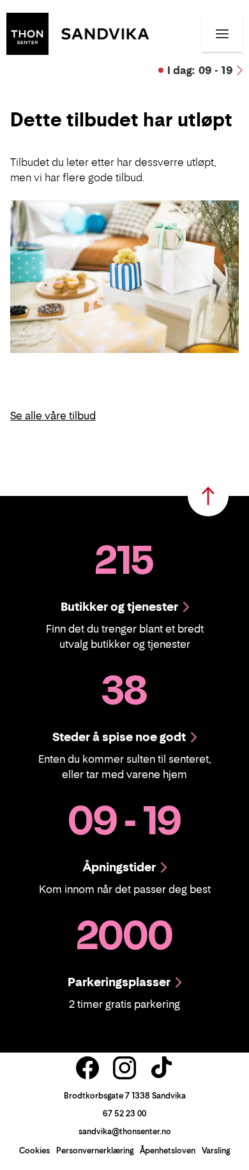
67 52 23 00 (124, 1113)
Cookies (34, 1150)
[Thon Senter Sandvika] (77, 32)
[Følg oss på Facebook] (87, 1068)
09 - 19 (200, 70)
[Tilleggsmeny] (222, 34)
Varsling (216, 1150)
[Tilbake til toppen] (208, 496)
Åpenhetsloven (167, 1150)
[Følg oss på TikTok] (161, 1068)
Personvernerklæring (94, 1150)
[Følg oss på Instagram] (124, 1068)
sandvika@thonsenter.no (125, 1131)
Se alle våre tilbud (53, 415)
